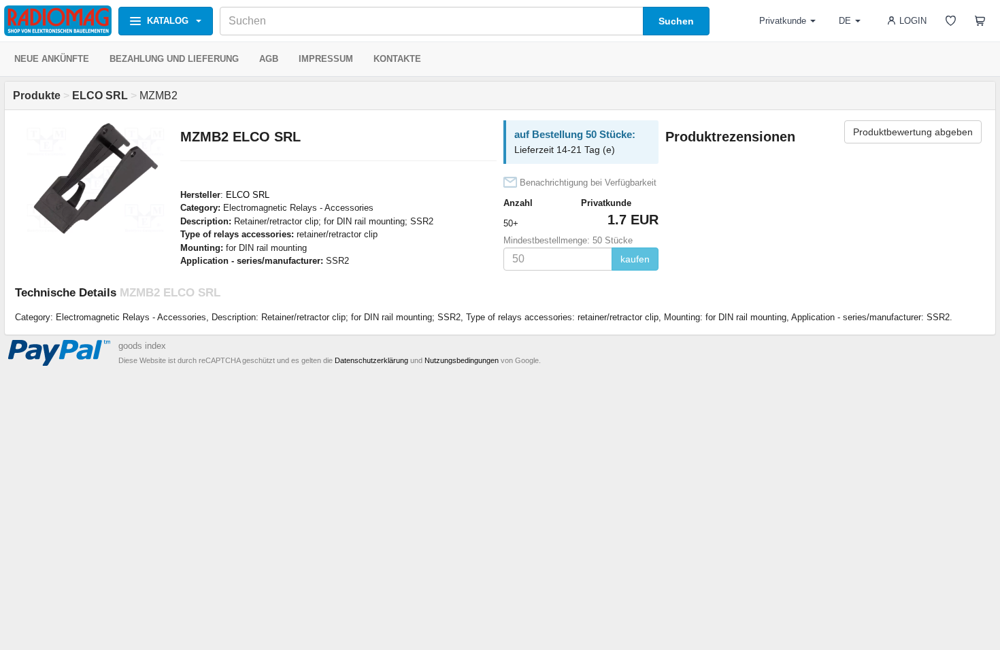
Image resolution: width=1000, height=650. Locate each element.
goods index (142, 346)
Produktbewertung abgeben (913, 131)
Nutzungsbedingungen (461, 360)
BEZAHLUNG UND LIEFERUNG (174, 59)
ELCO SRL (247, 195)
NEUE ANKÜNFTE (51, 59)
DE (845, 21)
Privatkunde (782, 21)
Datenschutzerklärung (371, 360)
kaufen (635, 259)
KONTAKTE (397, 59)
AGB (268, 59)
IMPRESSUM (326, 59)
